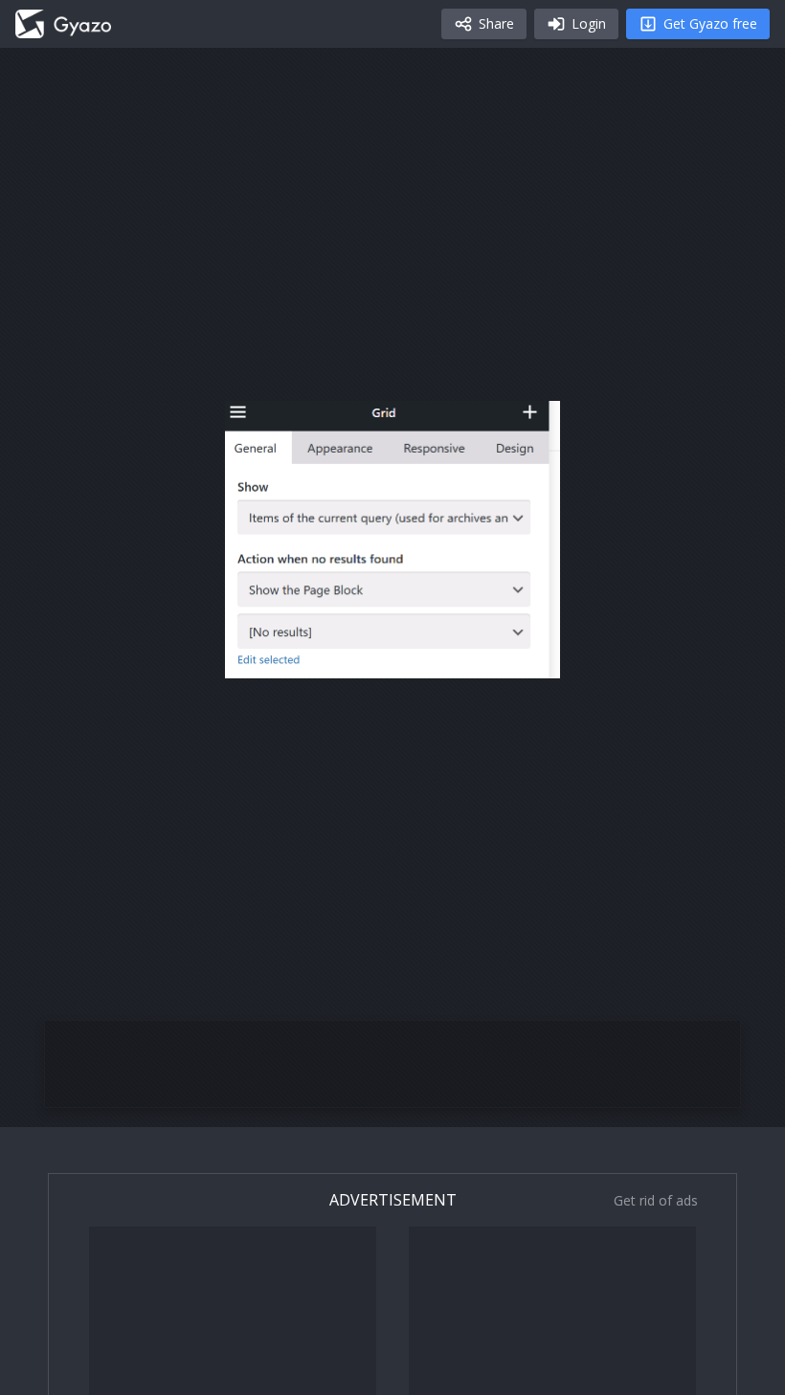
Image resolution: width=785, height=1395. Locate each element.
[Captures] (63, 24)
